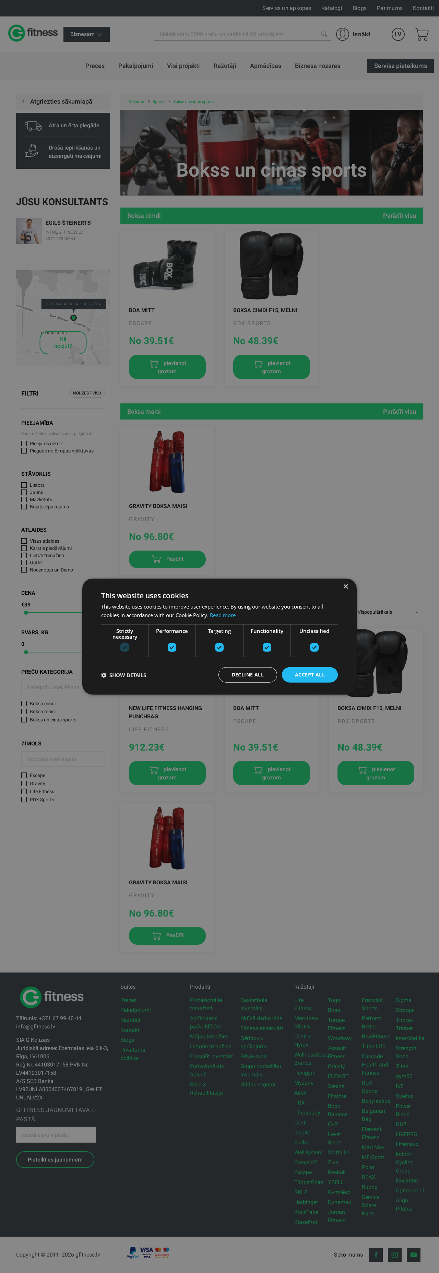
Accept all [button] (310, 674)
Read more (223, 614)
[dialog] (219, 636)
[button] (123, 675)
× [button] (345, 586)
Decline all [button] (248, 674)
